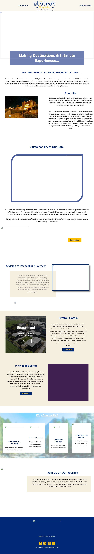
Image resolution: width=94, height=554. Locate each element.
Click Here (25, 341)
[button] (2, 35)
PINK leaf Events (85, 6)
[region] (47, 35)
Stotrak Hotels (23, 6)
